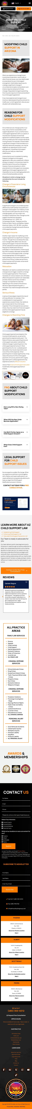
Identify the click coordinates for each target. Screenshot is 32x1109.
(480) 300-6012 (16, 1010)
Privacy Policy (21, 851)
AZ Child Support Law (15, 27)
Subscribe (10, 889)
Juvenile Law (12, 655)
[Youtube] (28, 1070)
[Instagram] (22, 1070)
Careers (16, 1065)
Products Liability (13, 736)
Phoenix (5, 836)
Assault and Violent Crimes (16, 673)
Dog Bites (11, 734)
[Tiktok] (16, 1075)
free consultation (19, 486)
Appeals (10, 643)
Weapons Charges (14, 685)
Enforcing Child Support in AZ (12, 534)
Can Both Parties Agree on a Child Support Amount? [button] (14, 433)
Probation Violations (14, 697)
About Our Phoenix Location (17, 930)
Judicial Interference (14, 709)
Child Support (12, 647)
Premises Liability (13, 732)
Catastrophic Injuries (14, 729)
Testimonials (16, 1042)
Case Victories (16, 1044)
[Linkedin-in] (10, 1070)
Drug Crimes (12, 671)
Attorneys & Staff (16, 1054)
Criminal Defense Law (16, 1038)
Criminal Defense (8, 826)
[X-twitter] (16, 1070)
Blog (16, 1061)
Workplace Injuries (13, 731)
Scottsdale (6, 840)
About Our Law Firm (16, 1052)
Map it (16, 976)
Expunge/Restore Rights (16, 703)
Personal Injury (7, 828)
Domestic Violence (14, 651)
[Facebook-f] (4, 1070)
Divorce (10, 641)
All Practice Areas (16, 1033)
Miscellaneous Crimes (15, 713)
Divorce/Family (7, 824)
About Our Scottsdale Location (16, 974)
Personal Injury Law (16, 1040)
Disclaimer (16, 1106)
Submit (8, 846)
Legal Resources (16, 1056)
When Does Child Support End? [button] (13, 445)
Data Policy (22, 1106)
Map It (16, 933)
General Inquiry (7, 822)
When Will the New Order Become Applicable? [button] (13, 420)
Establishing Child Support (11, 532)
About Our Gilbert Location (16, 952)
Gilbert (5, 838)
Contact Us (16, 1063)
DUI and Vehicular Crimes (16, 669)
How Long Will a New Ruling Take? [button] (13, 408)
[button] (29, 3)
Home (3, 26)
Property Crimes (13, 679)
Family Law (16, 1035)
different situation (20, 362)
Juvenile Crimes (13, 711)
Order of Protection (14, 653)
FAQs (16, 1058)
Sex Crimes (11, 681)
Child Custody (12, 645)
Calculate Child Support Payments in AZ (15, 536)
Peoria (5, 841)
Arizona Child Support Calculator (20, 365)
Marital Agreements (14, 649)
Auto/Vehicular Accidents (16, 727)
